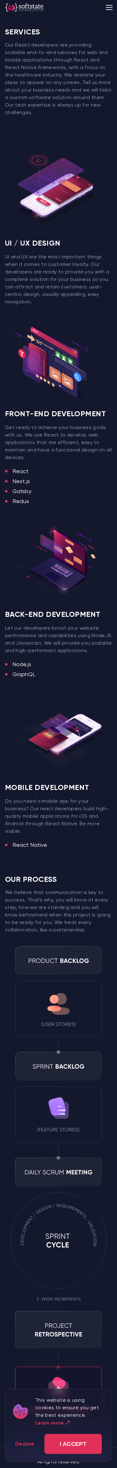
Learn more (49, 1423)
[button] (73, 1444)
